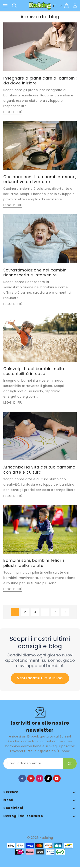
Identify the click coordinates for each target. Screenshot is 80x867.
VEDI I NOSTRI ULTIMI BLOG (40, 678)
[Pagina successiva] (65, 612)
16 (55, 612)
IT (54, 6)
